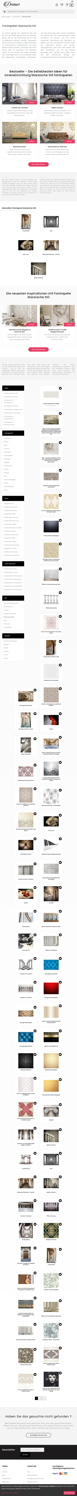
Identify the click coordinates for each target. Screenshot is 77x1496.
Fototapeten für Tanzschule (12, 583)
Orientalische (8, 606)
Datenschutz (6, 1479)
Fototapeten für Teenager (12, 413)
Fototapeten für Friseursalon (13, 589)
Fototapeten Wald (9, 538)
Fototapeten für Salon (11, 396)
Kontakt (4, 1472)
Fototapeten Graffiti (10, 524)
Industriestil (7, 627)
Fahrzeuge (7, 459)
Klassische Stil (9, 617)
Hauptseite (6, 16)
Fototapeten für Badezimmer (13, 409)
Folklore (6, 610)
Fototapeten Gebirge (10, 552)
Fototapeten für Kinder (11, 406)
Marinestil (7, 624)
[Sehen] (19, 94)
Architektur (7, 438)
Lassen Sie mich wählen (9, 1493)
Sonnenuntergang (9, 479)
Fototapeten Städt (9, 514)
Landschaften (8, 455)
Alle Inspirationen (38, 164)
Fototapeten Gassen (10, 510)
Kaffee (6, 483)
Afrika (5, 490)
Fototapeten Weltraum (11, 534)
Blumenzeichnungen (10, 641)
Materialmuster (32, 1475)
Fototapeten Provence (11, 517)
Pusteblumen (8, 466)
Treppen (6, 473)
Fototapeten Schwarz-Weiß (13, 528)
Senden (25, 1455)
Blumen (6, 441)
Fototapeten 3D (9, 503)
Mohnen (6, 644)
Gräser (6, 658)
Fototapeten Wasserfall (11, 545)
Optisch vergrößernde (11, 603)
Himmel (6, 651)
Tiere (5, 476)
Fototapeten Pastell (10, 548)
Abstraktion (7, 452)
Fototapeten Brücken (10, 507)
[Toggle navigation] (71, 5)
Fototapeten (16, 16)
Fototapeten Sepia (10, 531)
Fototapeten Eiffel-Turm (11, 521)
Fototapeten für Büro (10, 569)
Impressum (5, 1482)
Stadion (6, 469)
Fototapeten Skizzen (10, 541)
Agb (3, 1475)
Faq (28, 1472)
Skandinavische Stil (10, 613)
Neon (5, 620)
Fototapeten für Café (10, 572)
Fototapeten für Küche (11, 393)
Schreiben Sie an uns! (38, 1435)
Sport (5, 445)
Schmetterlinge (9, 486)
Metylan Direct (32, 1482)
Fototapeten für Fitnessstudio (13, 576)
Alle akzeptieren (69, 1493)
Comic (6, 655)
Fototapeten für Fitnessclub (12, 579)
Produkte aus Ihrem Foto (35, 1479)
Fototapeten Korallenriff (11, 555)
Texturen (6, 448)
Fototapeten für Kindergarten (13, 586)
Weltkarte (7, 462)
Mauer (6, 648)
